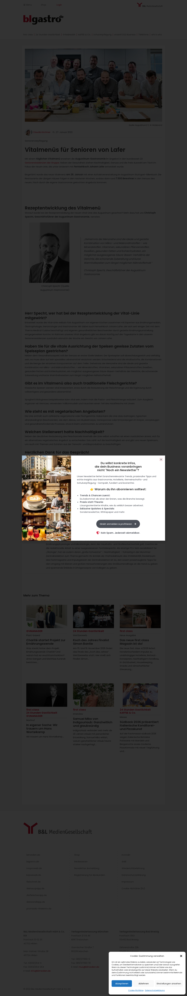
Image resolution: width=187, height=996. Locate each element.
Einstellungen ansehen (169, 983)
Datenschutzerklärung (155, 990)
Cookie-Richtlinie (135, 990)
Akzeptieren (121, 983)
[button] (181, 956)
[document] (93, 498)
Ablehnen (143, 983)
